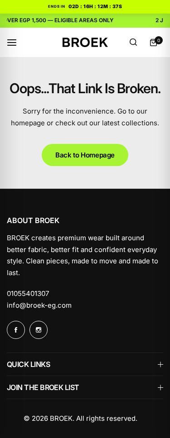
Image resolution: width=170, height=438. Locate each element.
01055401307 (28, 293)
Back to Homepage (85, 155)
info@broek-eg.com (39, 305)
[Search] (133, 42)
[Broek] (85, 42)
